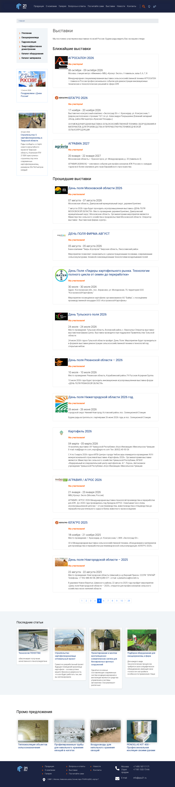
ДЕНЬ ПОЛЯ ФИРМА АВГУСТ (89, 234)
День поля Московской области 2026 (95, 188)
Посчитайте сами (96, 6)
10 (122, 601)
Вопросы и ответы (77, 6)
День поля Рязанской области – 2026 (95, 360)
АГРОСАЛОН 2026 (81, 58)
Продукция (39, 6)
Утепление (27, 33)
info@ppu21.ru (139, 778)
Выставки (110, 6)
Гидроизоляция (29, 42)
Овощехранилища (30, 37)
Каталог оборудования (32, 53)
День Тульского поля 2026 (87, 314)
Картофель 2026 (80, 431)
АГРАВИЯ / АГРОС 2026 (85, 480)
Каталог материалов (31, 58)
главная (22, 21)
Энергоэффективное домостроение (32, 47)
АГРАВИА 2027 (78, 143)
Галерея (62, 6)
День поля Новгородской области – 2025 (98, 559)
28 (129, 601)
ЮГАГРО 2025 (78, 522)
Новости (121, 6)
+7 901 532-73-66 (141, 769)
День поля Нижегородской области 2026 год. (101, 397)
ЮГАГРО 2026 (78, 98)
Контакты (131, 6)
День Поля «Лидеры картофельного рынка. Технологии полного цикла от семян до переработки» (109, 272)
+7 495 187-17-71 (141, 766)
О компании (51, 6)
